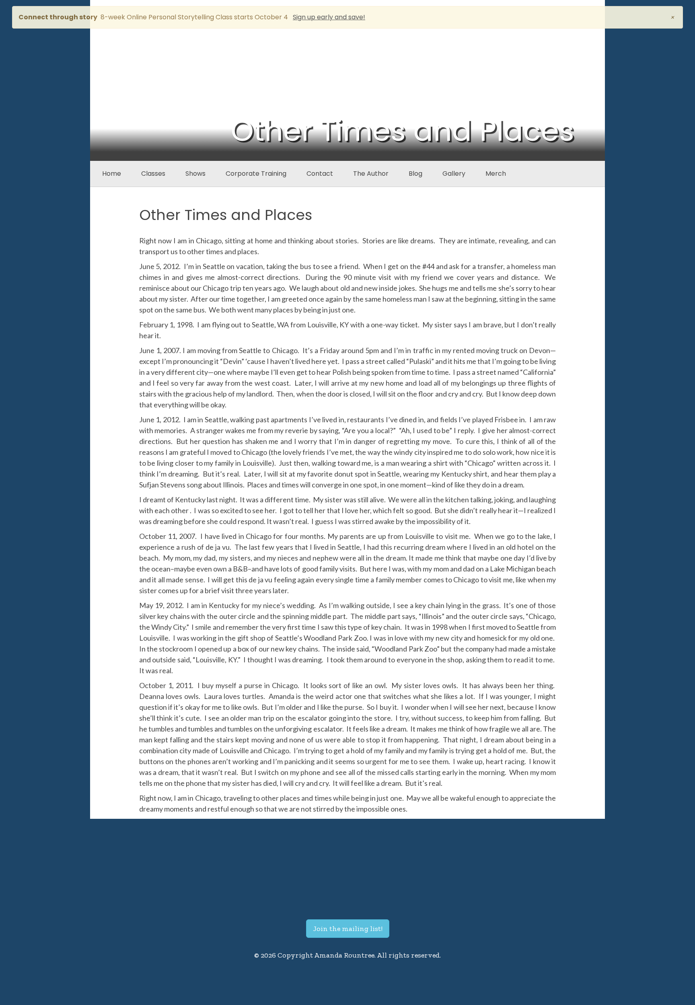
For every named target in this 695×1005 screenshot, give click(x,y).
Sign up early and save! (329, 17)
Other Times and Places (225, 215)
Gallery (453, 173)
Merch (495, 173)
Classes (153, 173)
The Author (371, 173)
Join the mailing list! (347, 928)
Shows (195, 173)
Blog (415, 173)
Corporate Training (256, 173)
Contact (319, 173)
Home (111, 173)
